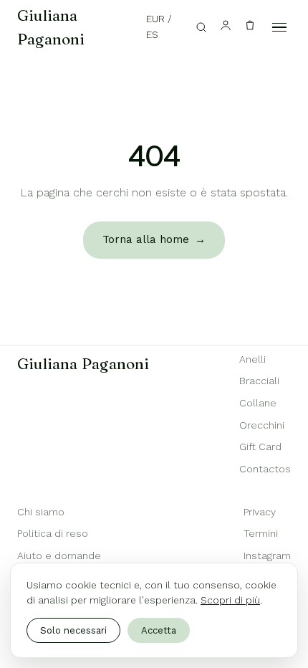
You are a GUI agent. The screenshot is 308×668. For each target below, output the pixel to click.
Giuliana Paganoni (51, 27)
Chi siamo (40, 511)
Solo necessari (73, 630)
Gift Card (260, 446)
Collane (257, 403)
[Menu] (279, 27)
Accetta (158, 630)
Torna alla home (154, 239)
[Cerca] (201, 27)
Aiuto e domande (59, 555)
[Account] (225, 28)
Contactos (265, 468)
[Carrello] (250, 28)
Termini (261, 533)
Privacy (260, 511)
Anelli (252, 359)
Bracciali (259, 380)
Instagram (267, 555)
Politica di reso (52, 533)
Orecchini (261, 425)
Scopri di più (230, 600)
